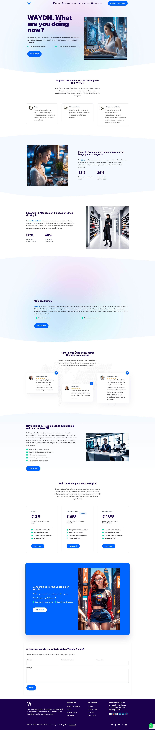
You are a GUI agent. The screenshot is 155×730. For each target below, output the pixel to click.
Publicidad (70, 715)
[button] (151, 725)
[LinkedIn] (115, 724)
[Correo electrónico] (126, 724)
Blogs (69, 709)
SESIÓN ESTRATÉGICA (117, 3)
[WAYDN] (29, 3)
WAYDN (37, 306)
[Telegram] (122, 724)
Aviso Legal (92, 715)
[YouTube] (119, 724)
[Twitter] (112, 724)
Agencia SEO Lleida (73, 706)
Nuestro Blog (92, 709)
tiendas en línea (35, 221)
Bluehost (73, 725)
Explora (90, 706)
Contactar (91, 712)
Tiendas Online (72, 712)
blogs (83, 160)
